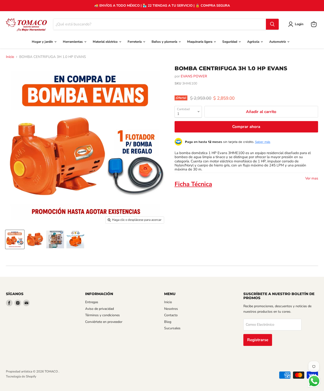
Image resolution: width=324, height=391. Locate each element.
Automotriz (278, 41)
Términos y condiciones (102, 315)
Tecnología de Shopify (21, 376)
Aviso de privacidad (99, 308)
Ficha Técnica (193, 184)
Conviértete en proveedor (103, 322)
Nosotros (171, 308)
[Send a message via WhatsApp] (314, 381)
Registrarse (257, 340)
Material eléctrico (106, 41)
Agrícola (253, 41)
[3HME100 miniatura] (14, 239)
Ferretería (135, 41)
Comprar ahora (246, 126)
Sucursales (172, 328)
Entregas (91, 302)
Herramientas (73, 41)
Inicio (10, 57)
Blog (167, 322)
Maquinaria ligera (200, 41)
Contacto (171, 315)
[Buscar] (272, 24)
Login (299, 24)
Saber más (262, 141)
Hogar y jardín (43, 41)
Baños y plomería (165, 41)
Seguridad (230, 41)
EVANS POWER (194, 76)
